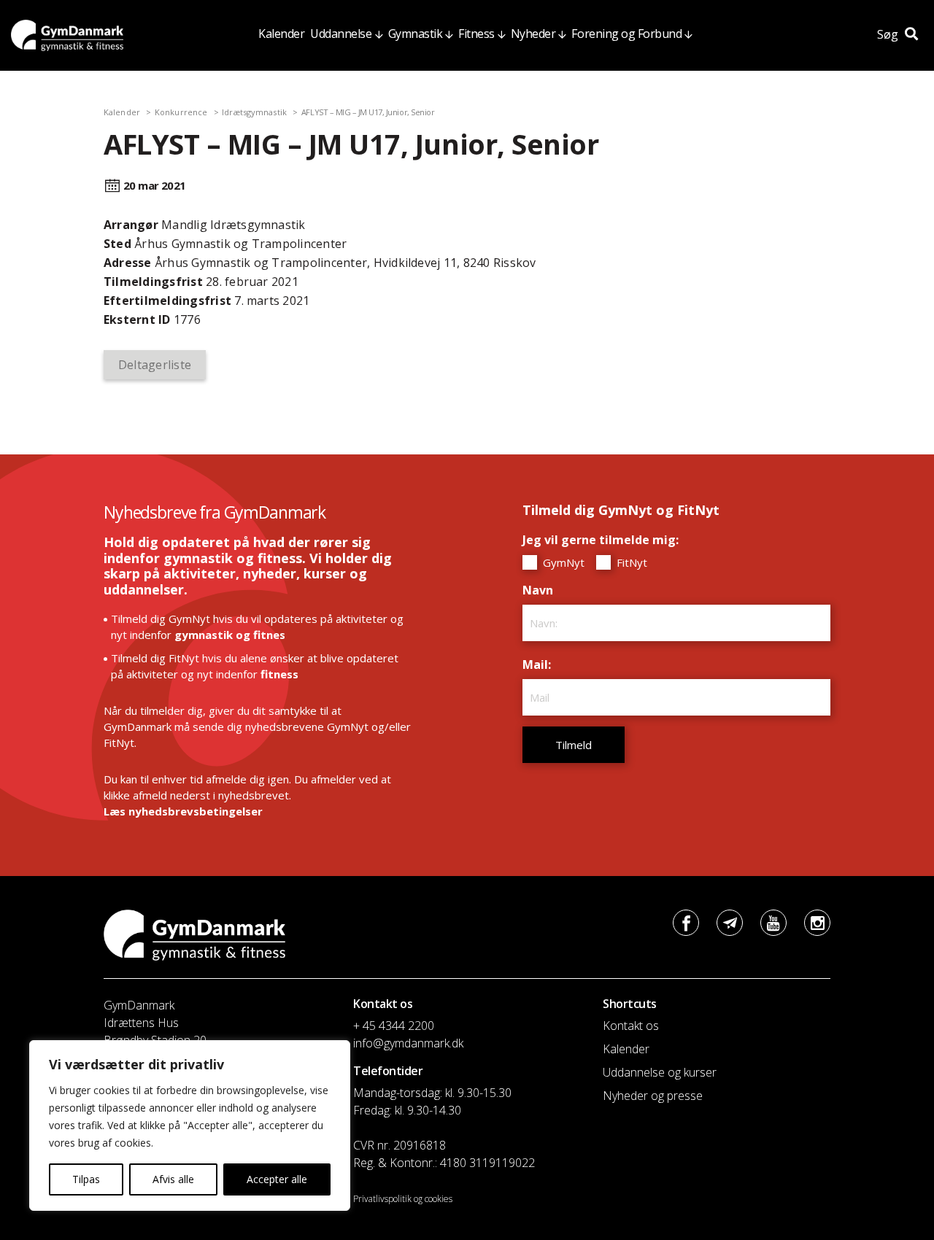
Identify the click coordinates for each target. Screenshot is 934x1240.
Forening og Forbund (626, 33)
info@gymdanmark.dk (408, 1043)
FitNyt (630, 562)
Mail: (540, 664)
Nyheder (533, 33)
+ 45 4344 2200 (393, 1026)
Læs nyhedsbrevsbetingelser (183, 811)
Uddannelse (340, 33)
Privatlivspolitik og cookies (402, 1199)
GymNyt (562, 562)
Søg (889, 34)
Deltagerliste (154, 365)
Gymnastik (415, 33)
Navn (541, 590)
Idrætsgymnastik (254, 111)
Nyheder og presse (653, 1096)
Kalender (281, 33)
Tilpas (86, 1179)
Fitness (476, 33)
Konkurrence (181, 111)
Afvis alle (173, 1179)
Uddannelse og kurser (660, 1072)
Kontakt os (631, 1026)
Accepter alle (277, 1179)
